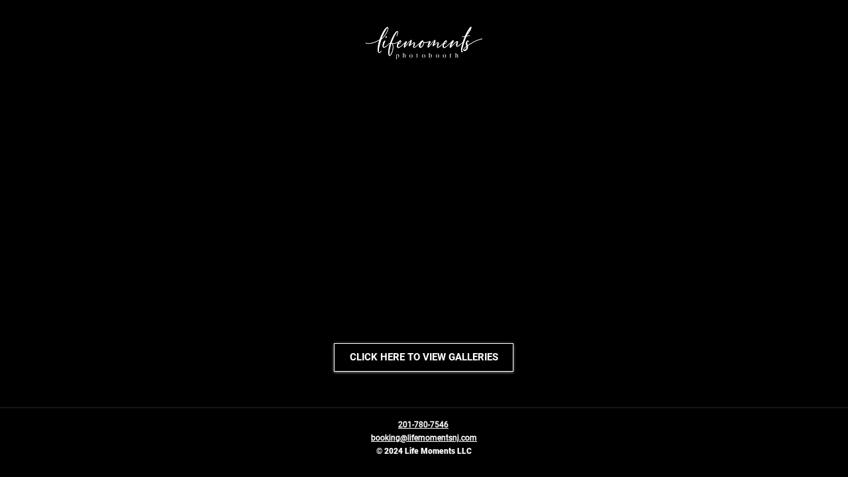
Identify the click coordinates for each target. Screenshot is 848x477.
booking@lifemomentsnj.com (424, 438)
